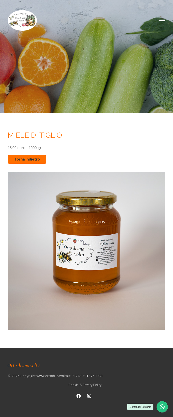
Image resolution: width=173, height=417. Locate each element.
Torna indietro (27, 159)
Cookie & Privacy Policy (84, 385)
